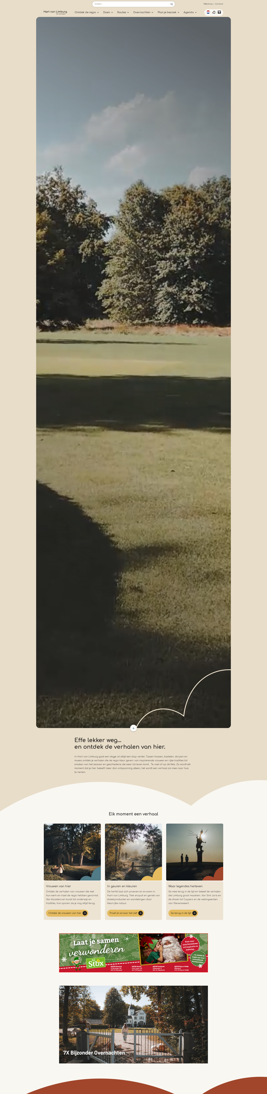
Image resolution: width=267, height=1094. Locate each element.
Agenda (189, 12)
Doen (106, 12)
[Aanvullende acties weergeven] (207, 12)
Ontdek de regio (85, 12)
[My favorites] (213, 12)
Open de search (171, 4)
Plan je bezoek (167, 12)
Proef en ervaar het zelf (123, 913)
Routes (121, 12)
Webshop (208, 4)
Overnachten (141, 12)
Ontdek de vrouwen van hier (64, 913)
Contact (219, 4)
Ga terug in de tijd (181, 913)
